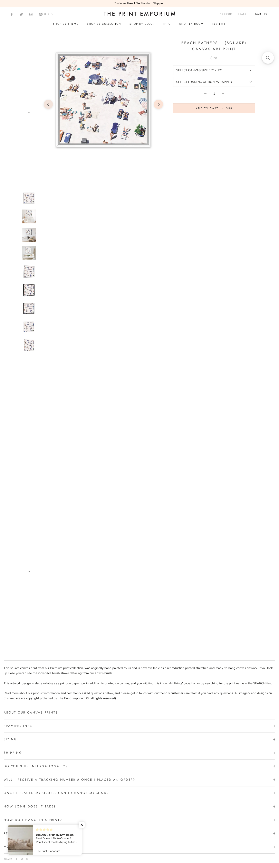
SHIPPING (13, 752)
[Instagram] (30, 14)
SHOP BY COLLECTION (104, 24)
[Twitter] (21, 14)
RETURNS (12, 833)
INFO (167, 24)
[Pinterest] (40, 14)
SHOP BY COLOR (142, 24)
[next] (158, 104)
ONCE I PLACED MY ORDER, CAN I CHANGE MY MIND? (56, 793)
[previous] (48, 104)
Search (243, 14)
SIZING (10, 739)
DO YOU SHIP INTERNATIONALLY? (36, 766)
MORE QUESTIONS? (22, 846)
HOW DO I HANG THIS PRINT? (33, 820)
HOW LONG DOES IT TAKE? (30, 806)
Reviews (219, 24)
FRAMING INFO (18, 726)
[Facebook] (11, 14)
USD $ (46, 14)
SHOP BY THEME (65, 24)
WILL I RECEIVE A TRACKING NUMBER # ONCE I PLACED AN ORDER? (69, 779)
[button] (82, 825)
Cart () (262, 14)
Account (226, 14)
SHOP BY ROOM (191, 24)
